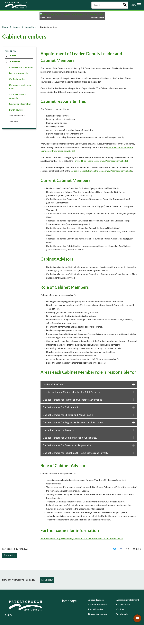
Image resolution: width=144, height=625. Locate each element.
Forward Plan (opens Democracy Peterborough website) (101, 160)
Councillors (30, 26)
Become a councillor (19, 73)
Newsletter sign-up (97, 614)
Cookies (120, 609)
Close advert (45, 17)
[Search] (124, 5)
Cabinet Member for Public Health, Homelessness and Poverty (75, 452)
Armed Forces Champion (21, 67)
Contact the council (97, 604)
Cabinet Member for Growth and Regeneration (67, 445)
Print (138, 549)
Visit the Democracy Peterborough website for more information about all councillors (81, 538)
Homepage (68, 601)
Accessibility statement (127, 599)
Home (5, 26)
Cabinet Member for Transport (59, 430)
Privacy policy (123, 604)
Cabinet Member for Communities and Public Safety (70, 437)
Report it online (95, 609)
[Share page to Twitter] (114, 549)
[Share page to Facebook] (121, 549)
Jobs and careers (96, 599)
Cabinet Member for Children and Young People (68, 414)
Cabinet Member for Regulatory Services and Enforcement (73, 422)
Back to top (9, 555)
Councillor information (20, 103)
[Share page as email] (127, 549)
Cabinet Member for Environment (60, 407)
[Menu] (139, 5)
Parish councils (16, 109)
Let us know (47, 579)
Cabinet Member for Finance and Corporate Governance (72, 399)
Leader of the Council (54, 384)
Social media (122, 614)
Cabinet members (17, 79)
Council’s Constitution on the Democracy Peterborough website (101, 170)
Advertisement (97, 17)
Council (16, 26)
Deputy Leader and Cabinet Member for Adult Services (71, 392)
